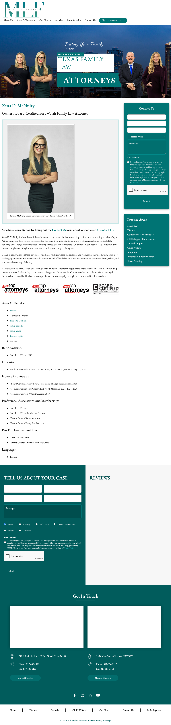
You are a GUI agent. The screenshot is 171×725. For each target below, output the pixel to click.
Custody (26, 524)
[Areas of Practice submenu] (34, 20)
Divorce (13, 310)
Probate (11, 530)
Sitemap (107, 720)
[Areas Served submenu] (80, 20)
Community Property (66, 524)
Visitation (27, 530)
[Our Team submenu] (50, 20)
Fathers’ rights (16, 335)
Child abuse (15, 330)
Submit (146, 200)
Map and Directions (25, 678)
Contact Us (59, 230)
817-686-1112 (114, 20)
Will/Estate (44, 524)
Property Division (18, 320)
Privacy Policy (136, 182)
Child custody (16, 325)
